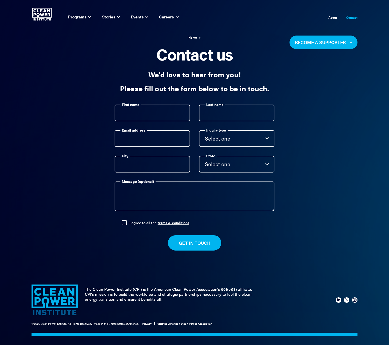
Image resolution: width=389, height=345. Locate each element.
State (210, 156)
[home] (42, 14)
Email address (133, 130)
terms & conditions (173, 222)
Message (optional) (138, 181)
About (332, 18)
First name (130, 104)
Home (192, 37)
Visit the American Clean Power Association (184, 323)
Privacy (147, 323)
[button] (79, 17)
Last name (215, 104)
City (125, 156)
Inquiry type (216, 130)
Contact (351, 18)
